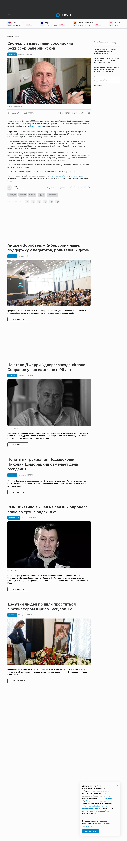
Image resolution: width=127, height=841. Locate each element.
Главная (10, 36)
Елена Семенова (18, 189)
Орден (41, 195)
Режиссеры (52, 195)
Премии (23, 195)
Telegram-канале (36, 126)
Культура (12, 195)
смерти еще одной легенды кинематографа (66, 176)
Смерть (32, 195)
